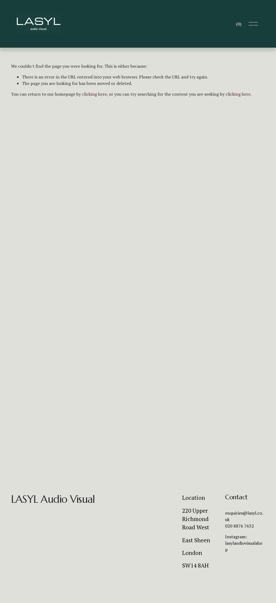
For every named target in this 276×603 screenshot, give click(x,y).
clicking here (94, 94)
